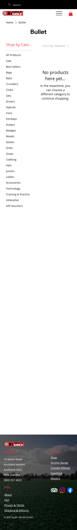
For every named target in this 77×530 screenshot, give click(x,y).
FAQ (6, 500)
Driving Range (59, 463)
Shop (54, 457)
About (8, 495)
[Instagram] (62, 490)
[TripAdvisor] (54, 490)
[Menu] (59, 13)
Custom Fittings (60, 468)
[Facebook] (70, 490)
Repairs (55, 478)
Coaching (56, 473)
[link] (71, 13)
